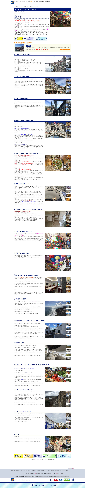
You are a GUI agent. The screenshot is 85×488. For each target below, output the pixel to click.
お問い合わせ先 (47, 1)
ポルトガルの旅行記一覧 (24, 6)
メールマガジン (41, 1)
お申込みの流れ (51, 476)
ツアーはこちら (65, 49)
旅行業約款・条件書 (28, 476)
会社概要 (17, 476)
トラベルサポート (24, 473)
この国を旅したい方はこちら (40, 38)
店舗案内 (33, 476)
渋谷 (34, 1)
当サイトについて (57, 476)
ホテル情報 (28, 456)
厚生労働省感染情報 (47, 473)
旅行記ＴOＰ (17, 6)
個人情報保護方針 (21, 476)
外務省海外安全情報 (39, 473)
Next (65, 64)
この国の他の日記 (29, 38)
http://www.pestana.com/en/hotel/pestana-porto (22, 211)
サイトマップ (46, 476)
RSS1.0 (54, 473)
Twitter (58, 473)
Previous (45, 64)
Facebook (62, 473)
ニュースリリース (41, 476)
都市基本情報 (19, 38)
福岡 (37, 1)
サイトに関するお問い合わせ (65, 476)
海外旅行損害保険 (31, 473)
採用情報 (36, 476)
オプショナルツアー (50, 456)
